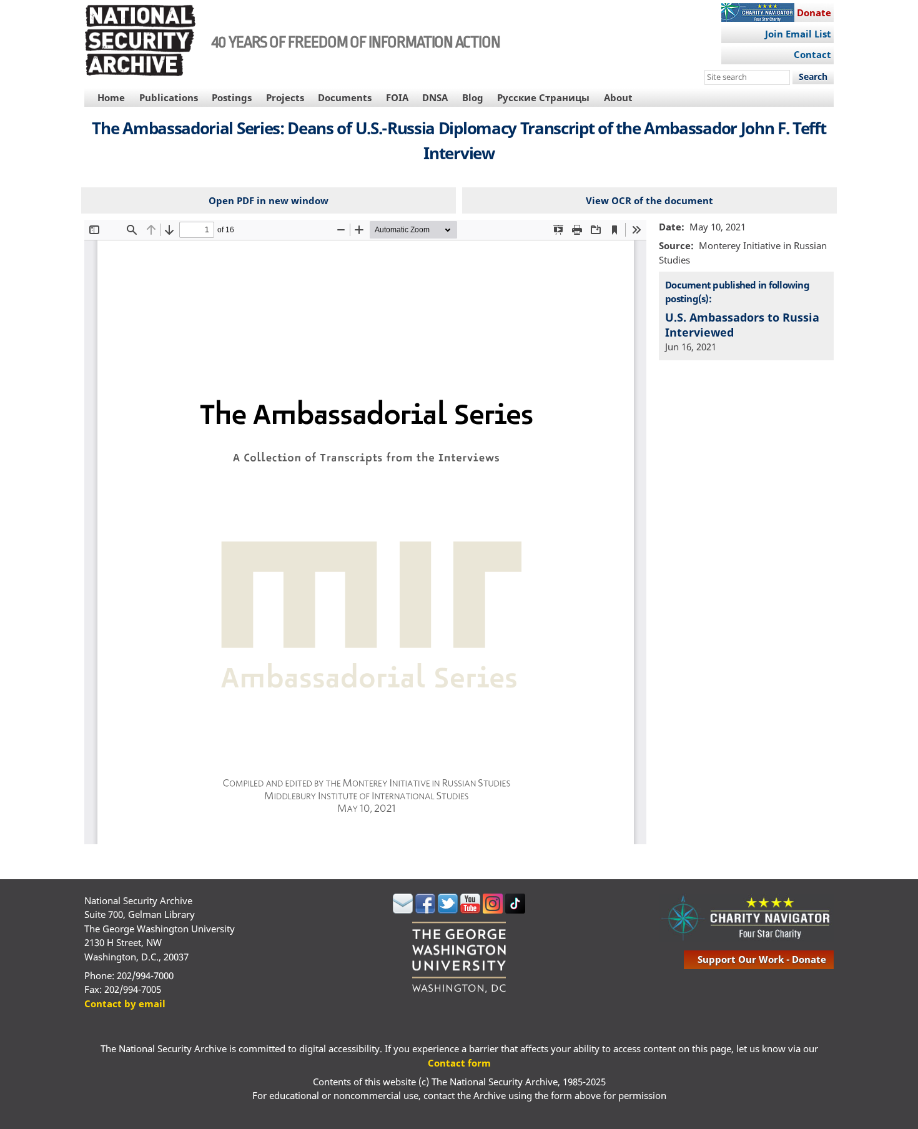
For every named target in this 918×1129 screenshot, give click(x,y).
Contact (812, 54)
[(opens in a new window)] (403, 910)
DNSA (435, 97)
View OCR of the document (649, 200)
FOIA (397, 97)
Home (111, 97)
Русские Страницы (543, 97)
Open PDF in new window (268, 200)
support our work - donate (762, 959)
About (618, 97)
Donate (814, 12)
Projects (285, 97)
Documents (345, 97)
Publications (168, 97)
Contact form (459, 1063)
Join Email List (798, 33)
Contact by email (124, 1003)
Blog (472, 97)
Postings (232, 97)
